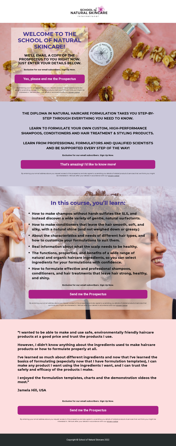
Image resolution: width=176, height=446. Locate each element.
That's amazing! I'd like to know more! (88, 164)
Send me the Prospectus (88, 294)
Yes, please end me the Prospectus (49, 79)
